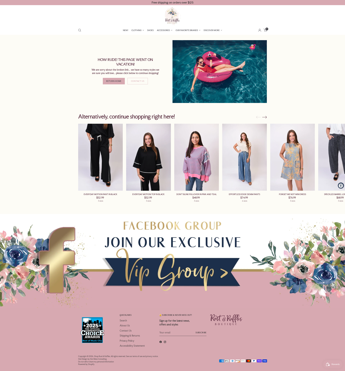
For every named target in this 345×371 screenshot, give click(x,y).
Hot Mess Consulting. (98, 359)
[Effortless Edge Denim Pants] (244, 157)
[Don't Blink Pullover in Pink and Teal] (196, 157)
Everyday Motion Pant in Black (100, 194)
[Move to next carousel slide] (264, 117)
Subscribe (201, 332)
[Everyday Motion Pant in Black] (100, 157)
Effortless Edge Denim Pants (244, 194)
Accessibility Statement (132, 345)
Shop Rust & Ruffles (102, 356)
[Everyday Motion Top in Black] (148, 157)
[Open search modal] (79, 30)
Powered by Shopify (86, 364)
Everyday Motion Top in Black (148, 194)
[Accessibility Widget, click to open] (341, 185)
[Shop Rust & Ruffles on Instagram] (165, 342)
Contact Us (126, 330)
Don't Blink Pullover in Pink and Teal (196, 194)
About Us (125, 325)
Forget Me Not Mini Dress (292, 194)
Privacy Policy (127, 340)
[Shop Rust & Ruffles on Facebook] (161, 342)
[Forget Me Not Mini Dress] (292, 157)
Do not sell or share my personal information (96, 361)
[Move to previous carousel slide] (258, 117)
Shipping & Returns (130, 335)
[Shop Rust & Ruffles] (172, 16)
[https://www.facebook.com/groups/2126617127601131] (172, 261)
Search (123, 320)
